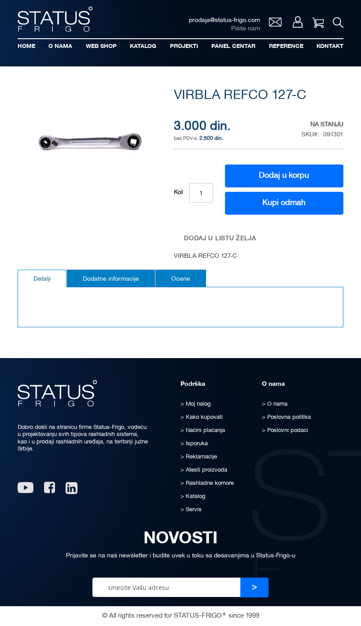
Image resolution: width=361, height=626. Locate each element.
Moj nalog (298, 22)
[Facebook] (49, 491)
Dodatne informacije (111, 279)
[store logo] (55, 19)
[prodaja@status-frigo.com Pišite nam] (275, 24)
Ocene (180, 279)
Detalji (42, 279)
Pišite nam (245, 29)
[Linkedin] (72, 491)
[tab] (42, 278)
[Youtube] (25, 491)
